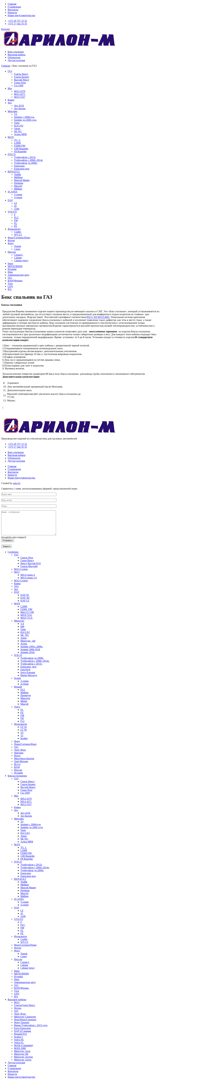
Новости (12, 12)
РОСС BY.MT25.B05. (98, 317)
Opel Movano (21, 761)
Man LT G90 (27, 612)
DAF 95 (24, 595)
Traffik (17, 174)
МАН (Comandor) (23, 1045)
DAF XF (25, 597)
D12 (22, 689)
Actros (23, 643)
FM (16, 220)
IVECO (12, 154)
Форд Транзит (21, 1022)
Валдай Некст (21, 79)
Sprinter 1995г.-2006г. (31, 646)
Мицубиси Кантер (24, 758)
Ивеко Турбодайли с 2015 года (30, 1025)
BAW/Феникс (15, 280)
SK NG (18, 131)
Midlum (18, 188)
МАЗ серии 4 (27, 574)
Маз (10, 88)
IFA (10, 289)
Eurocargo (19, 165)
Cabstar (18, 257)
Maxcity (18, 186)
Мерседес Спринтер (25, 1016)
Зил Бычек (20, 108)
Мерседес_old (27, 640)
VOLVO (12, 211)
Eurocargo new (22, 168)
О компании (14, 6)
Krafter (24, 738)
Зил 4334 (19, 105)
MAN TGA (26, 618)
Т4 (15, 114)
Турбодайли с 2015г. (25, 157)
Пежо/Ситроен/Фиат (25, 744)
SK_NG (24, 635)
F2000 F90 (19, 145)
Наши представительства (21, 15)
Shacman (18, 752)
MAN (11, 137)
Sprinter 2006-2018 (30, 649)
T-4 (22, 623)
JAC (10, 277)
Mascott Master (22, 180)
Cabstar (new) (21, 260)
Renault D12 (20, 1034)
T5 (21, 735)
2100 (16, 209)
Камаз (11, 100)
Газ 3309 (18, 85)
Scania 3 (18, 1036)
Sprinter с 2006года (24, 117)
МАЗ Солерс (21, 569)
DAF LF (24, 600)
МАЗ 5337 (19, 97)
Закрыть (7, 546)
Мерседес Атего (22, 1059)
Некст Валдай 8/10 (30, 563)
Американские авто (18, 275)
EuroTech (25, 669)
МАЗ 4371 (19, 94)
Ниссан (12, 252)
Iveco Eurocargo (22, 1028)
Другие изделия (16, 60)
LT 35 (23, 727)
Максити (25, 698)
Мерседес (19, 620)
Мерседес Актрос (23, 1056)
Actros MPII (20, 134)
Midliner (18, 177)
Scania (17, 678)
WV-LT (18, 234)
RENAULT (14, 171)
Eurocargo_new (28, 666)
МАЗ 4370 (19, 91)
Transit (17, 246)
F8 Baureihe (20, 151)
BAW (17, 767)
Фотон (11, 240)
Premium (18, 183)
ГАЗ (10, 71)
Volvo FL (19, 1042)
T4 (21, 732)
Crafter (17, 231)
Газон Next (20, 82)
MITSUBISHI (15, 266)
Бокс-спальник (16, 51)
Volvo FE (19, 1039)
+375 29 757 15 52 (17, 20)
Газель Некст (21, 74)
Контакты (13, 9)
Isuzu (10, 263)
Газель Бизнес (21, 77)
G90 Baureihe (21, 148)
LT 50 (23, 729)
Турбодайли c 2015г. (31, 663)
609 (22, 626)
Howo (17, 755)
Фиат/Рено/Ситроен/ (25, 1019)
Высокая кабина (16, 54)
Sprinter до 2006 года (25, 120)
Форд (11, 243)
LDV (10, 286)
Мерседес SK (21, 1054)
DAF (10, 200)
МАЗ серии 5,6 (28, 577)
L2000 (17, 143)
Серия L (18, 254)
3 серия (18, 194)
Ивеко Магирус (28, 675)
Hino (10, 272)
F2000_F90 (26, 609)
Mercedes (12, 111)
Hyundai (12, 269)
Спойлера (13, 552)
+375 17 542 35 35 (17, 23)
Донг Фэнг (20, 1013)
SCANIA (12, 191)
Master (23, 701)
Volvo (17, 706)
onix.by (17, 483)
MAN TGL (26, 615)
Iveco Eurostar (27, 672)
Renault (18, 686)
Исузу (17, 764)
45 (15, 206)
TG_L (17, 140)
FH (22, 718)
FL (15, 223)
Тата (10, 283)
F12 (22, 721)
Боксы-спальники (17, 775)
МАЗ (16, 572)
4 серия (18, 197)
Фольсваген (14, 229)
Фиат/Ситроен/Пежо (19, 237)
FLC (16, 217)
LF (15, 203)
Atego (17, 128)
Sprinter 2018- (27, 652)
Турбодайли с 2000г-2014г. (28, 160)
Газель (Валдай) (29, 566)
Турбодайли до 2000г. (26, 163)
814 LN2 (18, 125)
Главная (12, 4)
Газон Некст (27, 560)
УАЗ (16, 586)
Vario (16, 122)
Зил (10, 102)
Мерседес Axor (22, 1051)
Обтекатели (14, 57)
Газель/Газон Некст (24, 1005)
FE (15, 226)
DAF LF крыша (22, 1031)
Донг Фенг (20, 750)
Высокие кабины (17, 999)
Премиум (25, 695)
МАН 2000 (20, 1048)
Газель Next (26, 557)
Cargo (17, 249)
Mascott (24, 704)
